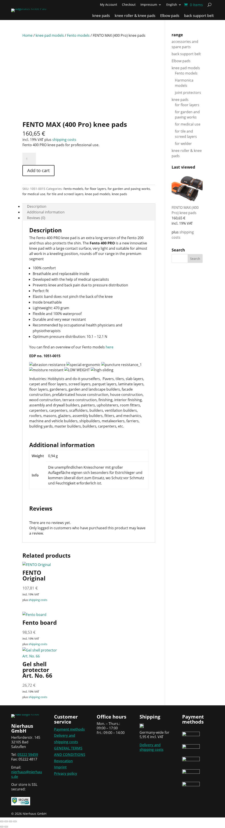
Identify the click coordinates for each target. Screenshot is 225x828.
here (109, 347)
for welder (183, 143)
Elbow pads (169, 16)
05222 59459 (27, 754)
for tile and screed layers (65, 194)
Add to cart (38, 170)
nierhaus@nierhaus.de (26, 774)
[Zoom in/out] (2, 821)
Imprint (60, 767)
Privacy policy (65, 773)
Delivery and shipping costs (151, 747)
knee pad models (50, 35)
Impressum (148, 5)
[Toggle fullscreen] (6, 821)
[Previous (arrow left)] (2, 826)
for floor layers (95, 189)
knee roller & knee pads (135, 16)
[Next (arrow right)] (6, 826)
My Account (108, 5)
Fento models (78, 35)
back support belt (199, 16)
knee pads (101, 16)
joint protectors (188, 92)
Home (27, 35)
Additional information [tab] (46, 212)
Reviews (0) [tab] (36, 217)
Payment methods (69, 729)
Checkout (129, 5)
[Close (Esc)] (15, 821)
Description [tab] (36, 206)
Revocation (63, 761)
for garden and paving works (129, 189)
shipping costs (64, 139)
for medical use (33, 194)
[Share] (10, 821)
